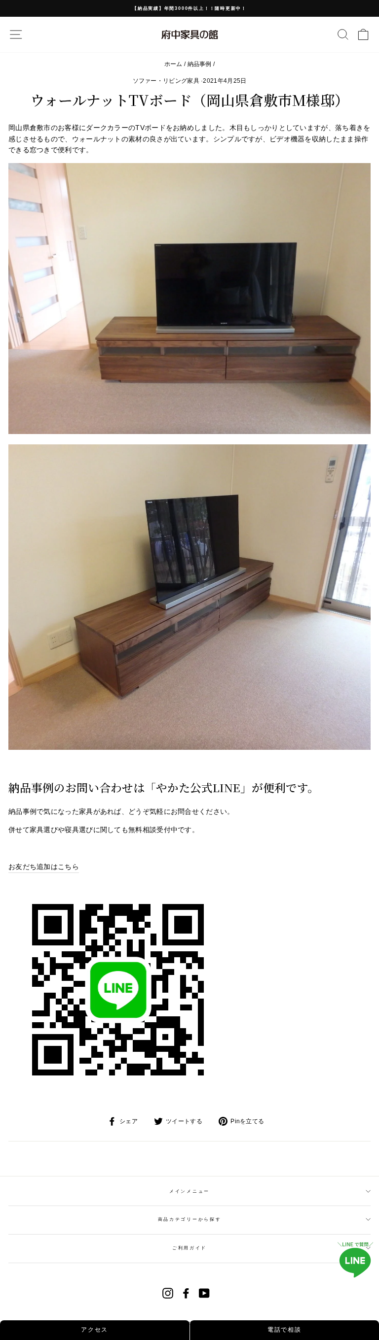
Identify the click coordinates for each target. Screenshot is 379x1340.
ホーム (173, 64)
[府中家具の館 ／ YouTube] (204, 1293)
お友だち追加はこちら (43, 867)
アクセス (94, 1329)
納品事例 (200, 64)
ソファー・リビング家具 (166, 80)
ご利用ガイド (189, 1247)
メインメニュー (189, 1191)
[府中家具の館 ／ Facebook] (186, 1293)
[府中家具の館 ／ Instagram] (167, 1293)
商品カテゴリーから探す (189, 1219)
